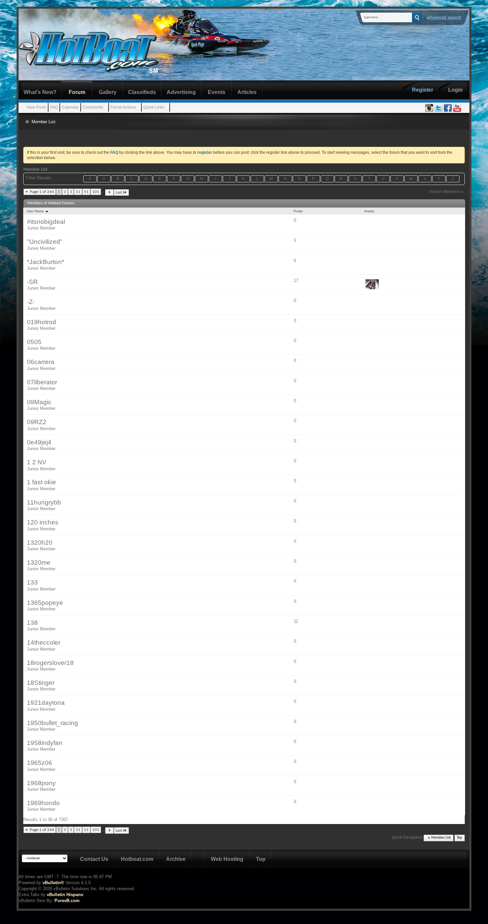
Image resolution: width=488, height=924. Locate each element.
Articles (247, 92)
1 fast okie (41, 482)
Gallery (108, 92)
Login (455, 90)
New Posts (36, 107)
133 (32, 582)
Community (93, 107)
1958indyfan (44, 742)
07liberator (42, 382)
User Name (36, 211)
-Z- (31, 301)
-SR (32, 281)
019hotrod (41, 322)
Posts (298, 211)
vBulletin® (53, 882)
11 (78, 192)
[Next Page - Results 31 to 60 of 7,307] (109, 192)
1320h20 (39, 542)
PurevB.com (67, 900)
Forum (77, 92)
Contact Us (94, 859)
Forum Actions (123, 107)
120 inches (42, 522)
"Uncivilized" (44, 241)
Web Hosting (227, 859)
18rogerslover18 (50, 662)
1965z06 (39, 762)
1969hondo (43, 802)
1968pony (41, 783)
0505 (34, 341)
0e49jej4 (39, 442)
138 (32, 622)
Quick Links (153, 107)
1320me (38, 562)
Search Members (444, 191)
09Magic (39, 402)
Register (422, 90)
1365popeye (45, 602)
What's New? (40, 92)
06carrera (40, 361)
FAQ (54, 107)
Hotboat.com (137, 859)
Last (119, 192)
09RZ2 (36, 421)
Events (216, 92)
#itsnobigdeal (46, 221)
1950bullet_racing (52, 722)
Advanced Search (444, 17)
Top (459, 838)
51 (86, 192)
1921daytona (46, 702)
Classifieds (142, 92)
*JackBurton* (45, 261)
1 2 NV (36, 462)
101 (95, 192)
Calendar (70, 107)
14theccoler (43, 642)
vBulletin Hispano (65, 894)
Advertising (181, 92)
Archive (176, 859)
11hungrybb (44, 502)
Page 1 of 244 (42, 192)
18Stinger (40, 682)
